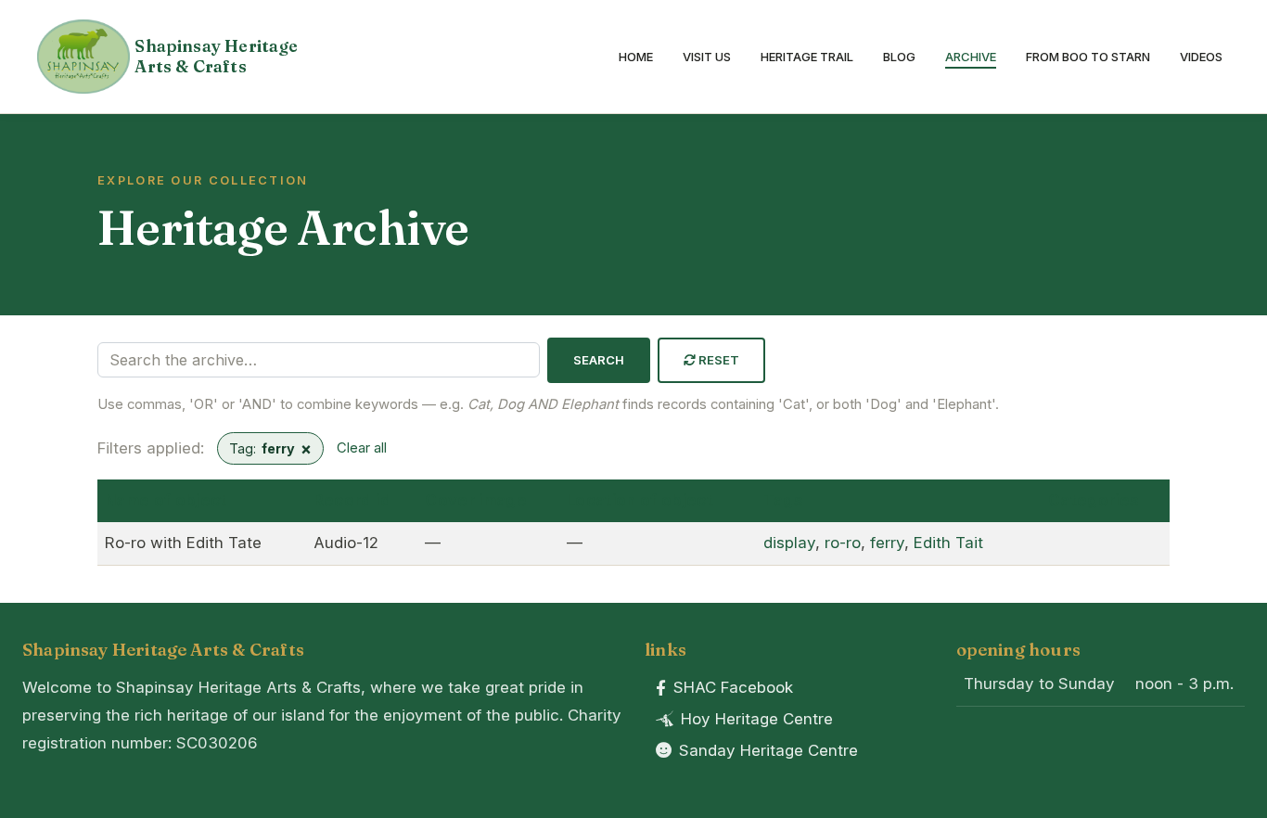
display (789, 542)
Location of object (640, 500)
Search (599, 359)
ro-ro (843, 542)
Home (636, 56)
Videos (1201, 56)
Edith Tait (948, 542)
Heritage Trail (807, 56)
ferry (887, 542)
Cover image (476, 500)
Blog (899, 56)
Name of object (166, 500)
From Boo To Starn (1088, 56)
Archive (970, 56)
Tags (783, 500)
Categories (1093, 500)
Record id (352, 500)
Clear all (362, 448)
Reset (718, 359)
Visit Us (707, 56)
